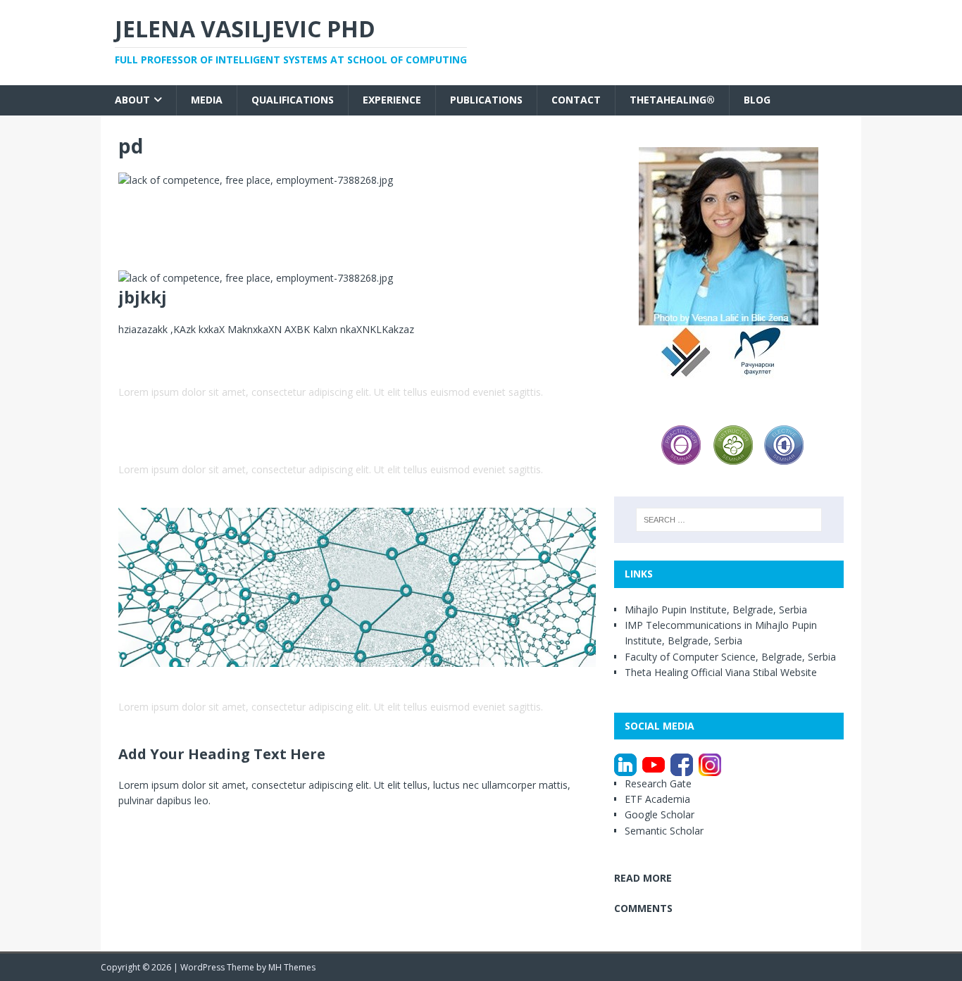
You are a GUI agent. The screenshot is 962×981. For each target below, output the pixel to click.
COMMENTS (643, 908)
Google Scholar (661, 814)
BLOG (757, 99)
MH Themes (292, 967)
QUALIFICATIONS (292, 99)
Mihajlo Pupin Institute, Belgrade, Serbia (716, 609)
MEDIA (207, 99)
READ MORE (643, 878)
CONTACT (576, 99)
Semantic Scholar (664, 830)
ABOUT (132, 99)
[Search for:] (728, 520)
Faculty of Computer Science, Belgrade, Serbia (730, 656)
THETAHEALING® (672, 99)
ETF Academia (659, 799)
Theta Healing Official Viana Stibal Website (721, 672)
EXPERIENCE (392, 99)
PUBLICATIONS (486, 99)
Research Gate (658, 783)
